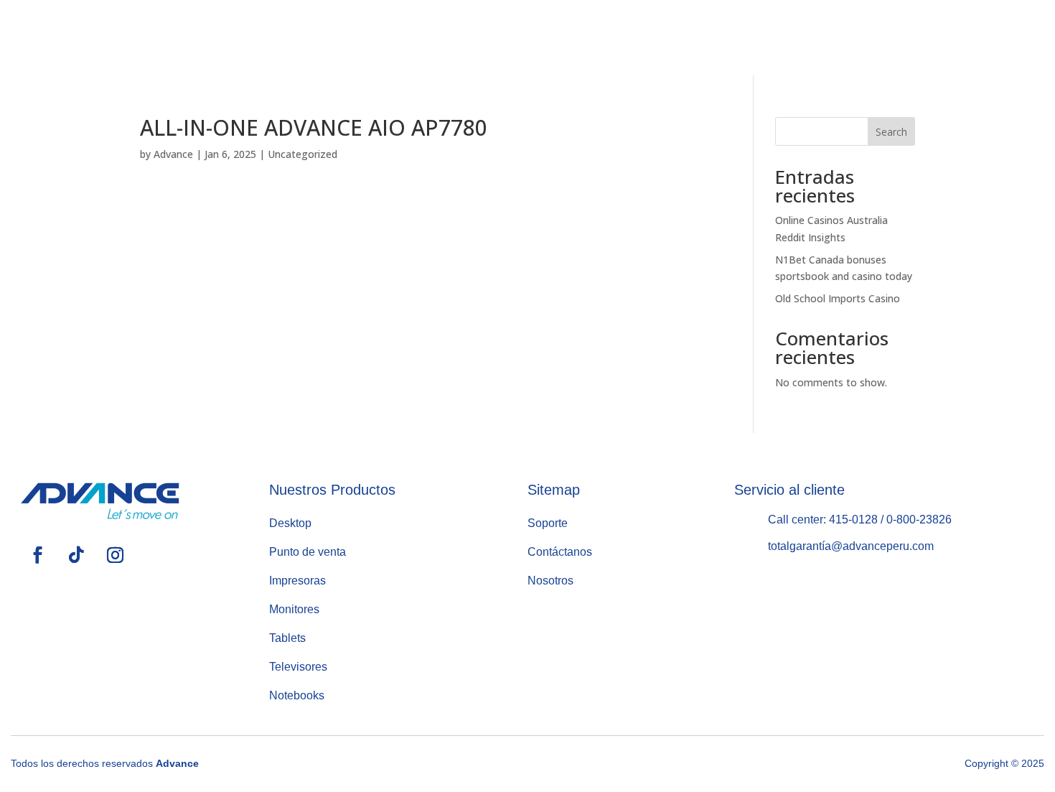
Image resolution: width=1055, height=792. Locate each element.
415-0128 (853, 519)
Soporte (690, 37)
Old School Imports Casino (837, 298)
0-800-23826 (919, 519)
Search (891, 132)
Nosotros (384, 37)
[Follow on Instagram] (1013, 34)
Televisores (298, 667)
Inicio (272, 37)
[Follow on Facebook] (942, 34)
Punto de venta (307, 552)
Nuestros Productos (531, 37)
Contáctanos (817, 37)
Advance (173, 154)
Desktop (290, 523)
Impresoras (297, 580)
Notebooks (296, 695)
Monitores (294, 609)
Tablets (287, 638)
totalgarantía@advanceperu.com (851, 546)
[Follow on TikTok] (977, 34)
